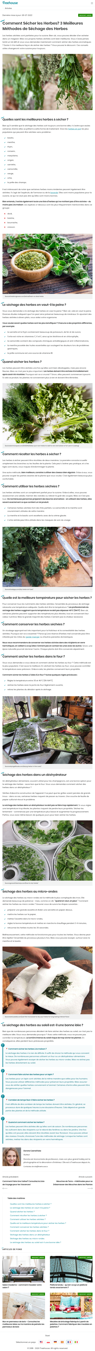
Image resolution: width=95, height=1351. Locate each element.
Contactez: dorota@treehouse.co (36, 1166)
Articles (8, 8)
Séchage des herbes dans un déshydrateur (30, 1235)
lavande (54, 193)
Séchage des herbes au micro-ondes (27, 1239)
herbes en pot (74, 129)
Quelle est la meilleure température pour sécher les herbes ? (38, 1223)
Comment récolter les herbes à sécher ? (28, 1216)
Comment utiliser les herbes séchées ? (28, 1219)
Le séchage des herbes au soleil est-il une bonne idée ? (35, 1242)
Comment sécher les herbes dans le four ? (29, 1231)
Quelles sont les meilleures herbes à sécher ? (30, 1204)
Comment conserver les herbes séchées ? (29, 1227)
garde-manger (33, 637)
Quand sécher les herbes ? (22, 1212)
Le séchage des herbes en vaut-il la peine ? (30, 1208)
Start (47, 1336)
